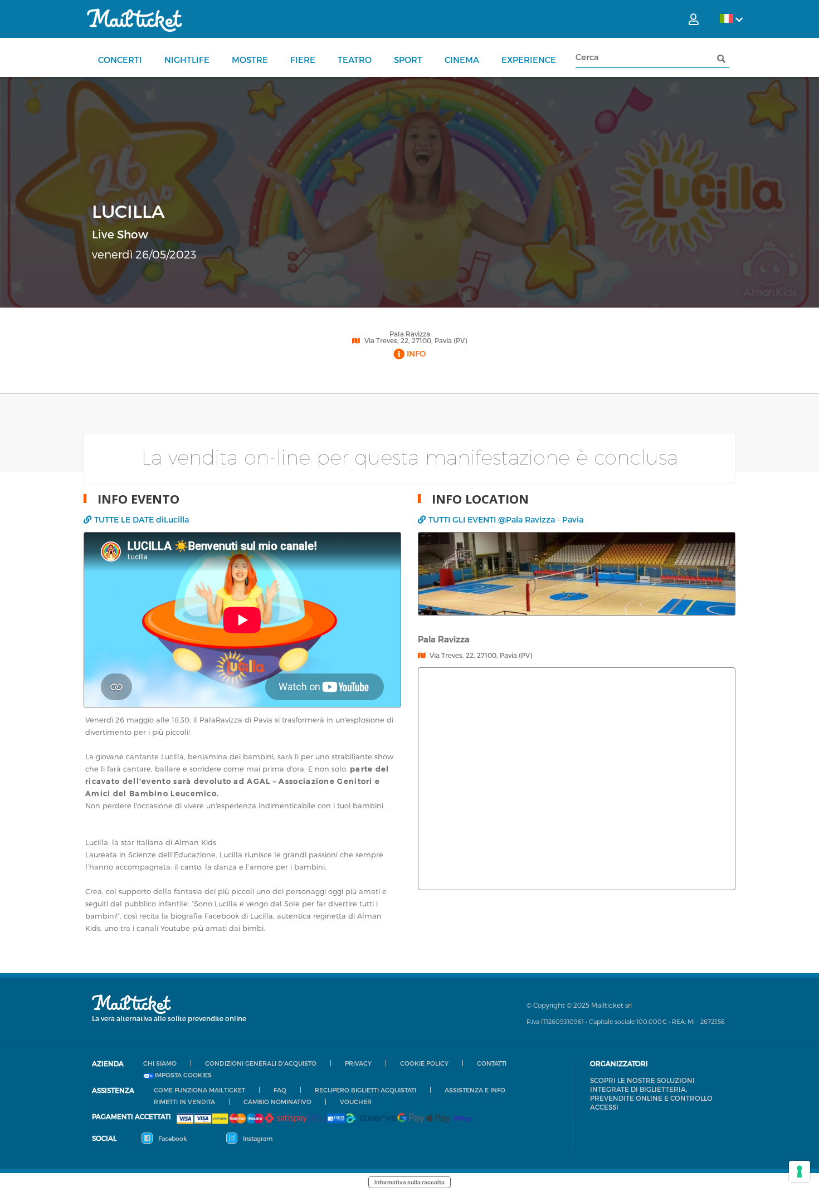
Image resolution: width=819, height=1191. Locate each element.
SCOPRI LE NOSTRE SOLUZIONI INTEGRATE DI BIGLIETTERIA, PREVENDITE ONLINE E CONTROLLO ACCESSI (651, 1093)
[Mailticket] (134, 20)
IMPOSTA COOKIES (183, 1075)
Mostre (250, 60)
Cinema (462, 60)
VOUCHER (356, 1102)
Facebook (172, 1138)
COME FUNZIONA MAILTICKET (199, 1090)
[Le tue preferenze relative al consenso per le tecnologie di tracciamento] (799, 1171)
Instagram (256, 1138)
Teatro (355, 60)
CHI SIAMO (160, 1063)
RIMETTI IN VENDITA (184, 1102)
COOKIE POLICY (424, 1063)
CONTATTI (491, 1063)
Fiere (302, 60)
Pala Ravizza (409, 334)
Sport (408, 60)
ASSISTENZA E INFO (475, 1090)
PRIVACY (358, 1063)
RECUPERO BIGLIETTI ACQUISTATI (365, 1090)
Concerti (120, 60)
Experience (528, 60)
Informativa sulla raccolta (409, 1182)
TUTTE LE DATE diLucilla (141, 519)
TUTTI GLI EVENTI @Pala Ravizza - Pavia (505, 519)
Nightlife (186, 60)
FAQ (280, 1090)
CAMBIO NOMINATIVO (277, 1102)
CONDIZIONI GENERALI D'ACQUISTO (260, 1063)
